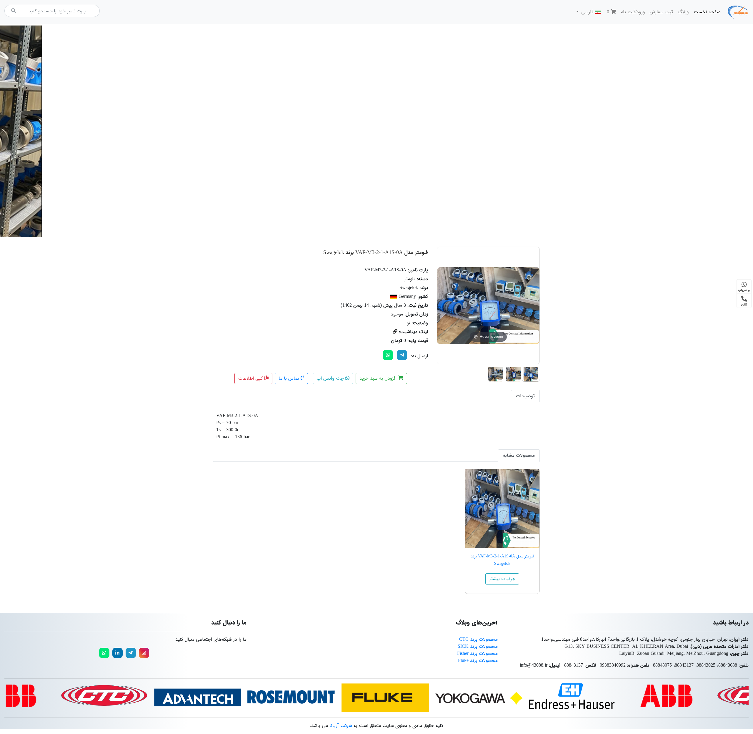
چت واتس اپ (330, 378)
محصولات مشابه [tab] (519, 455)
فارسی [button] (587, 12)
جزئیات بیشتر (502, 578)
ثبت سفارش (661, 12)
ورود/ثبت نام (633, 12)
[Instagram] (144, 653)
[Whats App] (388, 355)
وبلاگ (683, 12)
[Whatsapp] (104, 653)
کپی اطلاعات (251, 378)
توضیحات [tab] (525, 396)
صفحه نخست (706, 12)
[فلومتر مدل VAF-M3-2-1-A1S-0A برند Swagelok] (531, 373)
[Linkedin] (117, 653)
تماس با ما (290, 378)
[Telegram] (402, 355)
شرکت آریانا (340, 725)
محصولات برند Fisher (477, 653)
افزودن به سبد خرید (378, 378)
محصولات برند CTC (478, 639)
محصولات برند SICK (478, 646)
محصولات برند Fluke (478, 660)
